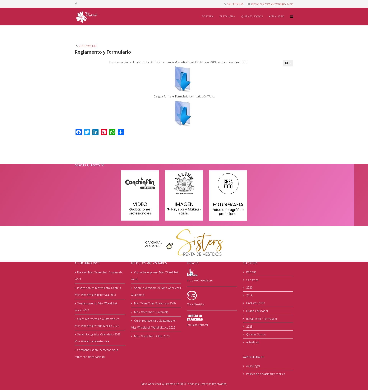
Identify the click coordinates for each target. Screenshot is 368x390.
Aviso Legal (253, 366)
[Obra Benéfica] (212, 295)
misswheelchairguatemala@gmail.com (272, 4)
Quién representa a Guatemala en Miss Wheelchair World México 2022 (97, 322)
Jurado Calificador (257, 311)
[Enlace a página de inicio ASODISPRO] (212, 272)
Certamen (226, 16)
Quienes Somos (252, 16)
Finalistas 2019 (255, 303)
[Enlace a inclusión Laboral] (212, 318)
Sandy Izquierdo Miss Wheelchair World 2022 (96, 307)
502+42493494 (235, 4)
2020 (249, 287)
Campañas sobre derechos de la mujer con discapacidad (96, 353)
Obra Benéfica (196, 304)
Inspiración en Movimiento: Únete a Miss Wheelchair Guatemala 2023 (98, 291)
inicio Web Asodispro (200, 280)
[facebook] (76, 4)
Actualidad (276, 16)
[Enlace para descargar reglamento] (184, 79)
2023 (249, 326)
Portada (208, 16)
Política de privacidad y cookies (265, 374)
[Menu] (291, 16)
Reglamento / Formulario (261, 319)
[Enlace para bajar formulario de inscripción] (184, 114)
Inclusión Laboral (197, 325)
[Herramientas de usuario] (288, 63)
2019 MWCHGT (88, 46)
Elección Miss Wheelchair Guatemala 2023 (98, 276)
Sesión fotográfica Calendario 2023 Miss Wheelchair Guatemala (98, 338)
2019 (249, 295)
